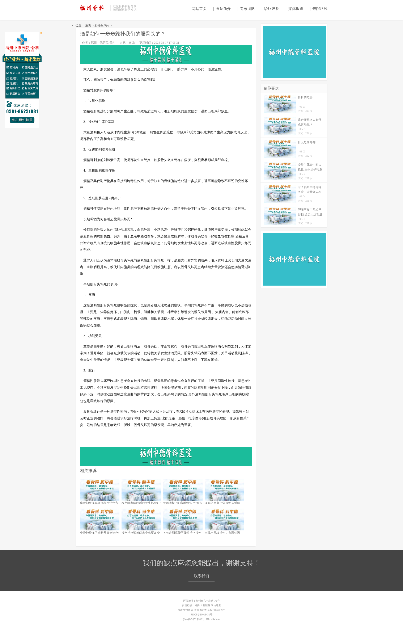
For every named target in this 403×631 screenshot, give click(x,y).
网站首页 (198, 9)
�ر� (41, 33)
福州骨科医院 (202, 605)
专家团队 (246, 9)
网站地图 (216, 605)
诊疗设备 (270, 9)
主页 (88, 25)
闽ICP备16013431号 (201, 614)
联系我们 (201, 576)
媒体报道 (294, 9)
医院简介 (222, 9)
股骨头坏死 (101, 25)
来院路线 (318, 9)
